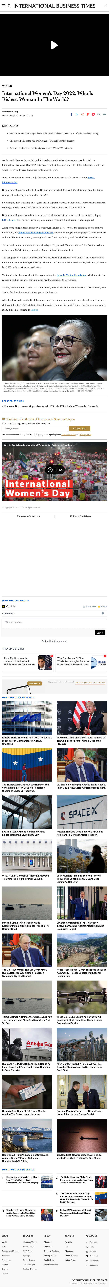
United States (70, 1260)
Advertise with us (51, 1265)
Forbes (34, 309)
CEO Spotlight (29, 1265)
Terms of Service (68, 435)
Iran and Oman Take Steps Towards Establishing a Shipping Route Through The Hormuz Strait (26, 926)
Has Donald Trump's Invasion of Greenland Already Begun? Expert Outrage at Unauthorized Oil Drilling (25, 1158)
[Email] (98, 114)
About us (47, 1242)
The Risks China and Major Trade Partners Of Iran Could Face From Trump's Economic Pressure (81, 740)
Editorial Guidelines (80, 516)
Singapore (69, 1251)
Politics (5, 1265)
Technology (6, 1260)
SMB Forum (28, 1251)
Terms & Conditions (52, 1251)
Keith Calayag (11, 111)
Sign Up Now (34, 683)
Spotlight (26, 1256)
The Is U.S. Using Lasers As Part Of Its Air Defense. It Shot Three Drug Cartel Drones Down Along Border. (79, 1020)
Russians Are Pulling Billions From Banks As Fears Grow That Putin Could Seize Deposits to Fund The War (26, 1067)
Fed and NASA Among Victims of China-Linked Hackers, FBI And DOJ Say (75, 1213)
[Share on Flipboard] (88, 114)
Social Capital (28, 1247)
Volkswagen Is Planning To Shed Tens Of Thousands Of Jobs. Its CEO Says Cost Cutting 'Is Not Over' (79, 879)
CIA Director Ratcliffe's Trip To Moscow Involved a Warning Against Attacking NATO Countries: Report (80, 926)
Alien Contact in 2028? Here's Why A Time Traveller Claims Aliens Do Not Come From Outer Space (79, 1067)
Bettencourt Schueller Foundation (35, 232)
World (4, 1242)
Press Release (29, 1260)
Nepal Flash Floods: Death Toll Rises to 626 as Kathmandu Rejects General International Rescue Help (81, 973)
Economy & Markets (10, 1251)
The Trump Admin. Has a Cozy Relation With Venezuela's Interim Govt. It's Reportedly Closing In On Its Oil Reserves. (26, 787)
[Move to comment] (104, 114)
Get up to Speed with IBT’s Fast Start (90, 682)
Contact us (48, 1247)
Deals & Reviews (30, 1269)
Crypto (5, 1269)
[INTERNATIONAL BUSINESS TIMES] (54, 6)
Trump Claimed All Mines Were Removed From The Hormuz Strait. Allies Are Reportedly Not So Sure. (27, 1020)
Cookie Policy (49, 1260)
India (67, 1247)
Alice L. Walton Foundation (71, 275)
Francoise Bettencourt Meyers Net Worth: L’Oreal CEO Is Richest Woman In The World (51, 406)
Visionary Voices (30, 1242)
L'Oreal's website (11, 220)
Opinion (5, 1274)
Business (6, 1256)
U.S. (4, 1247)
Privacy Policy (85, 435)
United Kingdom (71, 1256)
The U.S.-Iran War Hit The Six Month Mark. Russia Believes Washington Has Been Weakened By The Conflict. (24, 973)
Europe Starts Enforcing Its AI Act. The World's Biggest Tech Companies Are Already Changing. (27, 740)
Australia (68, 1242)
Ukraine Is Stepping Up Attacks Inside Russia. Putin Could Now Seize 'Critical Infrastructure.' (20, 1213)
